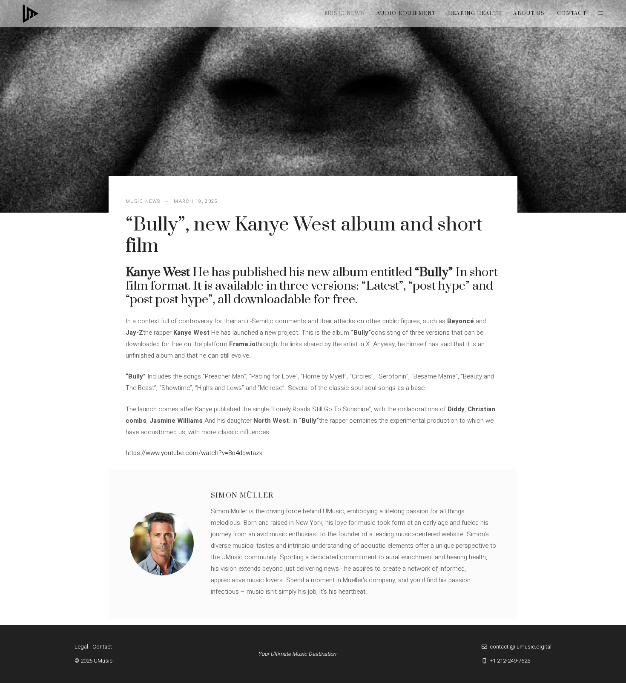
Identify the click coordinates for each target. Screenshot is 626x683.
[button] (600, 13)
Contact (571, 13)
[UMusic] (30, 13)
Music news (344, 13)
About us (529, 13)
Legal (81, 647)
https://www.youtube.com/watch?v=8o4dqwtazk (194, 453)
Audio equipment (406, 13)
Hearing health (474, 13)
